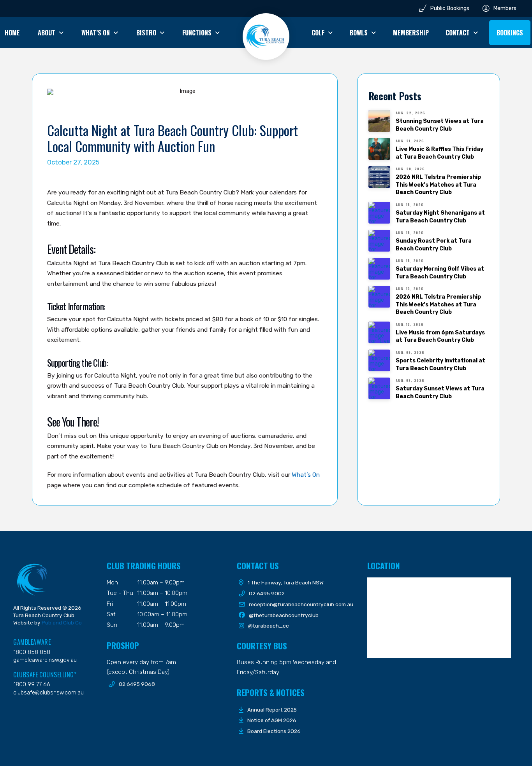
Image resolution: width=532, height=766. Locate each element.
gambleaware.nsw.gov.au (45, 660)
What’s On (306, 474)
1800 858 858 (31, 652)
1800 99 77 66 (31, 684)
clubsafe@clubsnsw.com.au (48, 692)
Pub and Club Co (62, 622)
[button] (509, 32)
